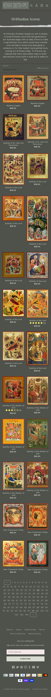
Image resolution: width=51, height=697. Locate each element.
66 (38, 600)
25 (4, 590)
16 (15, 586)
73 (21, 604)
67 (42, 600)
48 (9, 597)
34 (42, 590)
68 (46, 600)
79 (46, 604)
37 (9, 593)
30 (25, 590)
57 (46, 597)
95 (20, 611)
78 (42, 604)
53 (29, 597)
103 (21, 614)
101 (46, 611)
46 (46, 593)
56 (42, 597)
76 (33, 604)
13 (4, 586)
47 (5, 597)
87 (34, 607)
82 (12, 607)
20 (30, 586)
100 (42, 611)
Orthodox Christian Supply (20, 689)
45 (42, 593)
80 (4, 607)
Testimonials (30, 629)
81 (9, 607)
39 (17, 593)
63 (25, 600)
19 (26, 586)
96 (24, 611)
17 (19, 586)
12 (46, 582)
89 (42, 607)
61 (17, 600)
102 (16, 614)
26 (8, 590)
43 (33, 593)
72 (17, 604)
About (19, 629)
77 (38, 604)
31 (30, 590)
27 (13, 590)
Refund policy (34, 634)
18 (23, 586)
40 (21, 593)
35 (46, 590)
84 (21, 607)
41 (25, 593)
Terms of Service (17, 634)
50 (17, 597)
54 (33, 597)
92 (7, 611)
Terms (42, 629)
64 (29, 600)
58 (4, 600)
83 (17, 607)
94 (16, 611)
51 (22, 597)
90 (46, 607)
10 (39, 582)
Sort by (6, 66)
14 (8, 586)
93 (12, 611)
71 (13, 604)
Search (10, 629)
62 (21, 600)
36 (4, 593)
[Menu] (47, 5)
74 (25, 604)
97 (29, 611)
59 (8, 600)
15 (11, 586)
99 (37, 611)
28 (17, 590)
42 (29, 593)
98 (33, 611)
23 (43, 586)
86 (29, 607)
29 (21, 590)
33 (38, 590)
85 (25, 607)
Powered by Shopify (39, 689)
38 (13, 593)
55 (38, 597)
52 (25, 597)
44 (38, 593)
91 (4, 611)
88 (38, 607)
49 (13, 597)
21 (34, 586)
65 (33, 600)
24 (47, 586)
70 (9, 604)
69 (5, 604)
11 (42, 582)
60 (13, 600)
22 (38, 586)
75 (29, 604)
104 (26, 614)
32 (33, 590)
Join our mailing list (25, 641)
